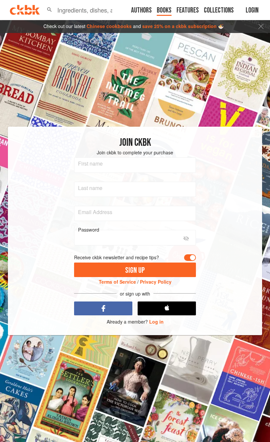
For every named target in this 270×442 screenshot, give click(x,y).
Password (88, 229)
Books (164, 10)
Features (187, 10)
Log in (156, 322)
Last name (90, 188)
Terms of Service (117, 281)
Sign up (135, 270)
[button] (49, 10)
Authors (141, 10)
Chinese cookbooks (109, 26)
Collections (219, 10)
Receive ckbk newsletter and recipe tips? (116, 257)
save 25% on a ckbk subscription (179, 26)
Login (252, 10)
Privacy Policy (156, 281)
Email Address (95, 212)
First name (90, 163)
